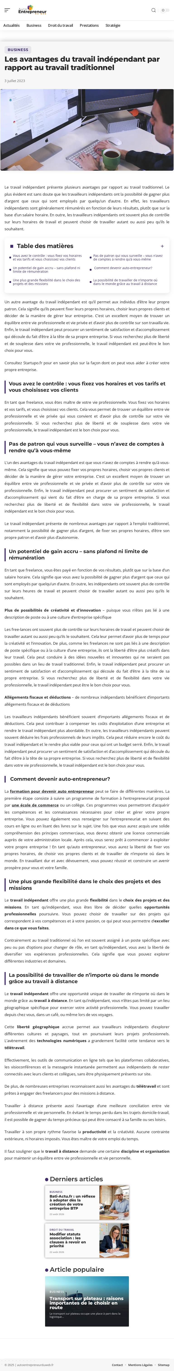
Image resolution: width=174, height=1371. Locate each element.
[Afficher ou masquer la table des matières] (118, 246)
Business (18, 50)
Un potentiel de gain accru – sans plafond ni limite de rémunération (46, 270)
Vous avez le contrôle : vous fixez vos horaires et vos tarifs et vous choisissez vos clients (47, 257)
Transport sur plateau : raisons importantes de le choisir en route (86, 1303)
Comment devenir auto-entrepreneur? (122, 268)
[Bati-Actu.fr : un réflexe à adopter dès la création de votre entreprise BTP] (114, 1203)
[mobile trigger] (8, 10)
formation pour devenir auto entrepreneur (52, 791)
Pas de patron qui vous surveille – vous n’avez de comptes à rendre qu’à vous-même (128, 257)
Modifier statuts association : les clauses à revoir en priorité (68, 1240)
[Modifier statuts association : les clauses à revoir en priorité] (114, 1240)
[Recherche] (153, 10)
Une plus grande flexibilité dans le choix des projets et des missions (46, 282)
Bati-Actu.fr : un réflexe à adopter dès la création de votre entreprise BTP (72, 1202)
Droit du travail (62, 1229)
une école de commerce (35, 805)
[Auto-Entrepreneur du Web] (32, 10)
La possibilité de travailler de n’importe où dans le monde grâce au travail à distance (125, 282)
